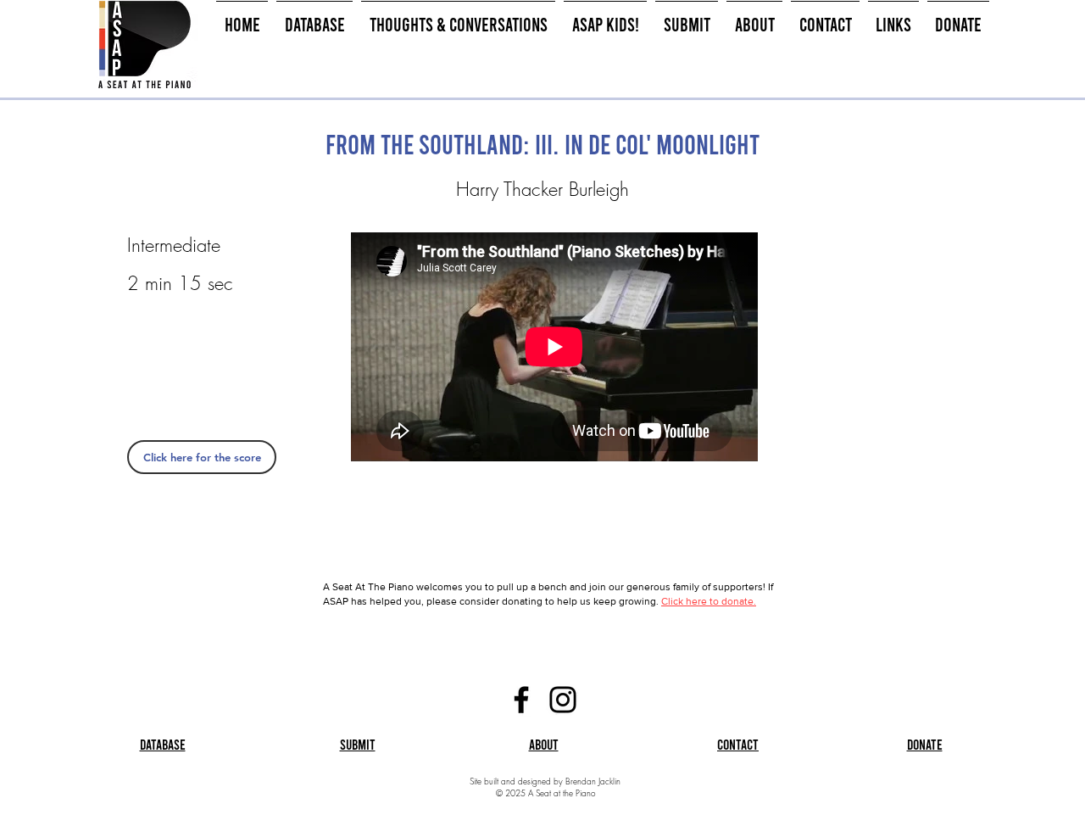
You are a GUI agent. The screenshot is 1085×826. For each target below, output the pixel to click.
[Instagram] (563, 699)
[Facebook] (521, 699)
